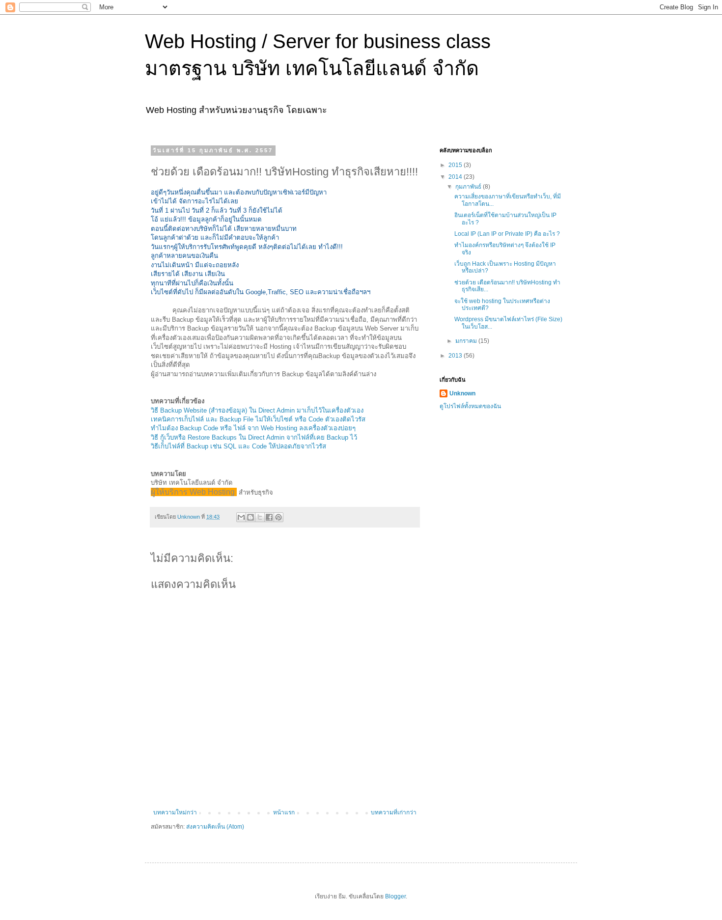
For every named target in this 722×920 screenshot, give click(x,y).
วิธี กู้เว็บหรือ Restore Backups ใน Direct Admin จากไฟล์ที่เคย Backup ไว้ (254, 437)
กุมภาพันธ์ (469, 186)
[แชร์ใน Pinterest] (278, 517)
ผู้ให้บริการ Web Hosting (194, 492)
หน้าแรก (284, 812)
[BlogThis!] (250, 517)
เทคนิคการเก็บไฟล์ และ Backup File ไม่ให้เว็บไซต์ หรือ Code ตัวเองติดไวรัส (258, 419)
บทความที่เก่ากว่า (394, 812)
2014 (456, 176)
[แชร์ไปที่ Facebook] (269, 517)
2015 (456, 165)
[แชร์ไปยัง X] (260, 517)
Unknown (462, 393)
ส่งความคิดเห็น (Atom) (215, 826)
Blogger (395, 896)
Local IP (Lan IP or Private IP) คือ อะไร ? (507, 233)
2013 (456, 355)
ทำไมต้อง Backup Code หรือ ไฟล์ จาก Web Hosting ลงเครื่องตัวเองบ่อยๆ (253, 428)
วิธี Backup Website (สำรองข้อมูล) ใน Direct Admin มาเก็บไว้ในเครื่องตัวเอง (257, 410)
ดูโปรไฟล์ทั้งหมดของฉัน (470, 406)
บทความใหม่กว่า (175, 812)
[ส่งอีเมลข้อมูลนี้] (241, 517)
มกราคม (466, 340)
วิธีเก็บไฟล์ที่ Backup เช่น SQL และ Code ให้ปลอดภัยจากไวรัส (238, 446)
